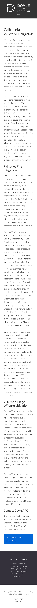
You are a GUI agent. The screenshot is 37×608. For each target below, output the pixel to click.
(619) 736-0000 (21, 571)
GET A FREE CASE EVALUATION (14, 539)
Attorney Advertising (27, 592)
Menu (18, 14)
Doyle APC (18, 8)
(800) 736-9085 (18, 576)
